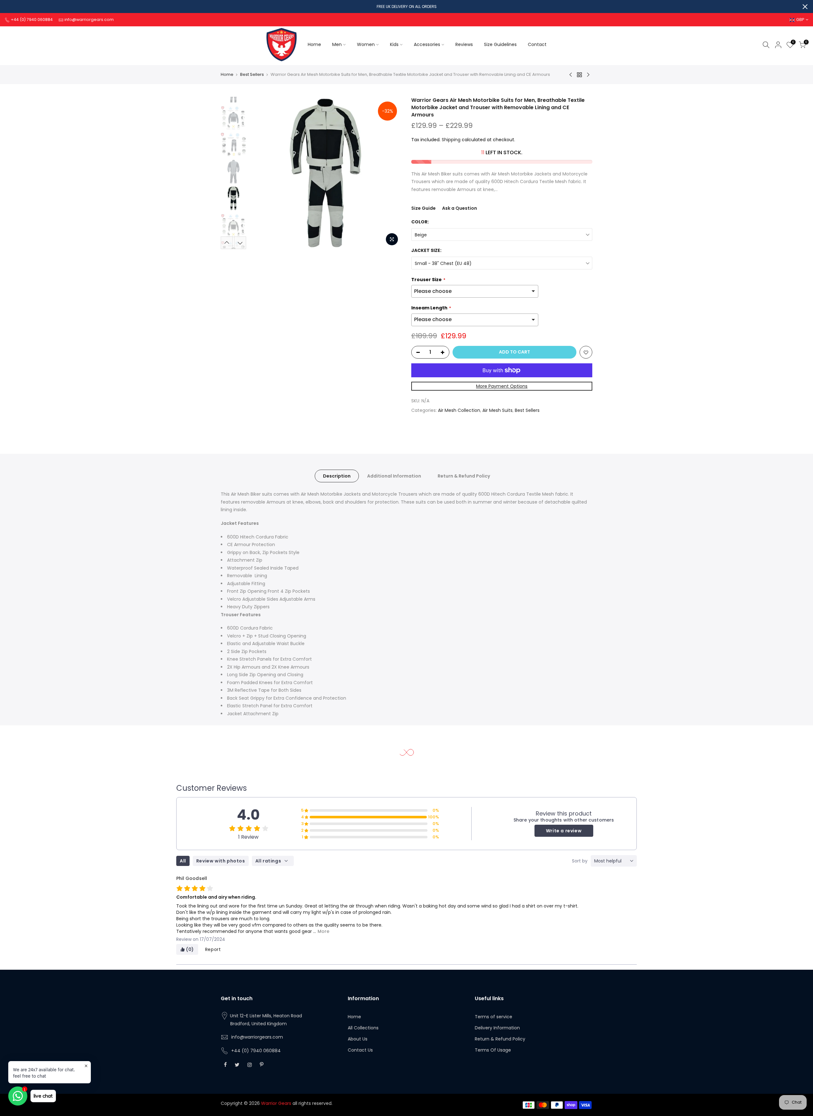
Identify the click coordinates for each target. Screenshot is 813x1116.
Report (213, 949)
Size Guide (423, 208)
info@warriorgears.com (257, 1037)
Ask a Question (459, 208)
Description (337, 476)
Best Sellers (252, 74)
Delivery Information (497, 1028)
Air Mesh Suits (497, 410)
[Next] (390, 172)
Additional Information (394, 476)
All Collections (363, 1028)
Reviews (464, 44)
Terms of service (493, 1017)
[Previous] (260, 172)
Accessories (427, 44)
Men (337, 44)
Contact (537, 44)
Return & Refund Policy (464, 476)
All (183, 861)
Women (366, 44)
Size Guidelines (500, 44)
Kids (394, 44)
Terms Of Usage (493, 1050)
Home (314, 44)
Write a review (563, 831)
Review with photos (220, 861)
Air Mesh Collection (459, 410)
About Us (357, 1039)
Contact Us (360, 1050)
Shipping (451, 139)
